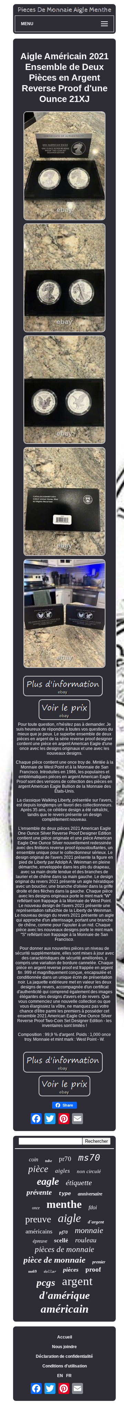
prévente (39, 1192)
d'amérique (64, 1295)
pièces (71, 1269)
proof (93, 1269)
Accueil (64, 1337)
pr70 (65, 1158)
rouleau (85, 1240)
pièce (38, 1169)
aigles (62, 1171)
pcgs (46, 1282)
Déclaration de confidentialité (64, 1356)
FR (69, 1375)
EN (60, 1375)
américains (38, 1231)
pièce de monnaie (54, 1259)
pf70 (63, 1232)
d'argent (96, 1221)
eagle (48, 1181)
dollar (50, 1271)
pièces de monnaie (64, 1249)
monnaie (89, 1230)
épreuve (40, 1241)
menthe (64, 1204)
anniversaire (90, 1194)
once (36, 1207)
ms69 (32, 1271)
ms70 (89, 1157)
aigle (69, 1218)
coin (33, 1159)
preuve (38, 1219)
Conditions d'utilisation (64, 1366)
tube (48, 1161)
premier (98, 1262)
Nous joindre (64, 1346)
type (65, 1194)
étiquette (79, 1182)
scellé (61, 1240)
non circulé (89, 1171)
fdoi (93, 1207)
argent (77, 1281)
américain (65, 1309)
